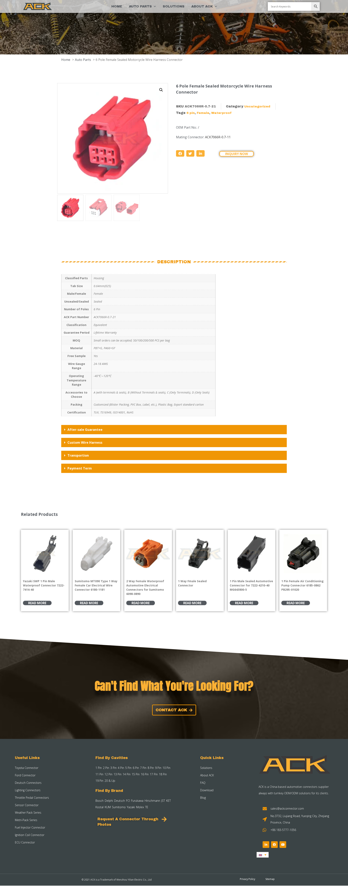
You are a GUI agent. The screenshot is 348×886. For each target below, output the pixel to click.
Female (203, 113)
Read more (37, 603)
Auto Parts (140, 6)
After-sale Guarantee (85, 429)
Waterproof (221, 113)
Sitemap (270, 879)
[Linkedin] (266, 844)
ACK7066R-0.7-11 (218, 137)
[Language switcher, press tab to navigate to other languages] (263, 855)
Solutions (173, 6)
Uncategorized (257, 106)
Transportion (78, 455)
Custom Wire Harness (84, 442)
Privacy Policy (247, 879)
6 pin (190, 113)
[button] (161, 90)
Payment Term (79, 468)
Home (116, 6)
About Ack (202, 6)
